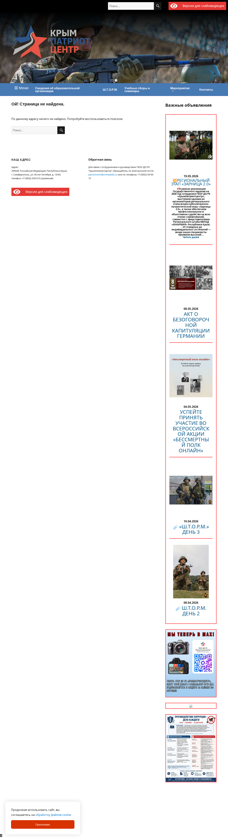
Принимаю (42, 824)
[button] (112, 80)
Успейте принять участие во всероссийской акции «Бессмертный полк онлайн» (191, 431)
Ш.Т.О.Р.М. (110, 89)
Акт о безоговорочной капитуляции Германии (191, 325)
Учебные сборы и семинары (137, 89)
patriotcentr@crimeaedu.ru (102, 174)
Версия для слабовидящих (202, 6)
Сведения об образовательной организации (57, 89)
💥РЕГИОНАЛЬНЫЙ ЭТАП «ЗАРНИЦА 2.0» (191, 182)
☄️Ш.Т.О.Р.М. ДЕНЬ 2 (190, 610)
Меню (23, 87)
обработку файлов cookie (53, 815)
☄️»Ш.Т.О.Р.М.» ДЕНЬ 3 (191, 529)
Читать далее (191, 237)
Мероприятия (180, 88)
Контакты (206, 89)
